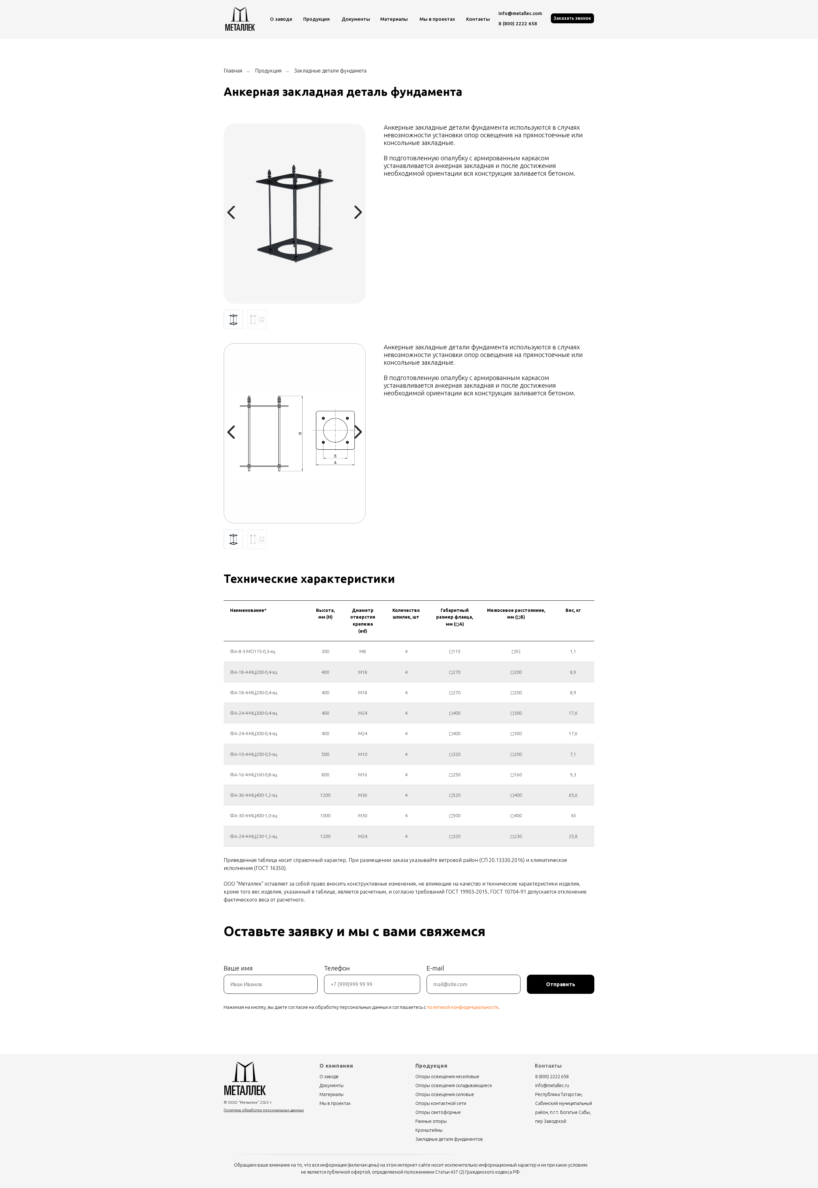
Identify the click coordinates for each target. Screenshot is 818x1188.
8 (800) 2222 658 (517, 23)
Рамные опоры (431, 1121)
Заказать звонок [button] (572, 18)
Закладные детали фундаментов (449, 1139)
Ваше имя (238, 968)
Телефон (337, 968)
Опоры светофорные (438, 1112)
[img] (240, 19)
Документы (356, 19)
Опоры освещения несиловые (447, 1076)
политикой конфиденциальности (462, 1007)
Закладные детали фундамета (330, 70)
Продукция (316, 19)
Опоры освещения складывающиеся (453, 1085)
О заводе (281, 19)
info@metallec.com (520, 13)
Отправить (560, 984)
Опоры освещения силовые (444, 1094)
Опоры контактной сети (440, 1103)
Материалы (394, 19)
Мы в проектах (437, 19)
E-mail (435, 968)
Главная (233, 70)
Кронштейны (429, 1130)
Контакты (478, 19)
